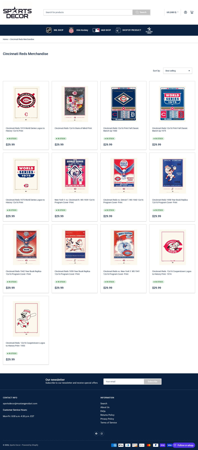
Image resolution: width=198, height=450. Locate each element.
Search (143, 12)
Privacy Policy (107, 419)
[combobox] (97, 12)
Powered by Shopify (30, 445)
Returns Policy (107, 415)
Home (5, 39)
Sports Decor (15, 445)
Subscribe (152, 381)
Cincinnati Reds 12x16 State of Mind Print (73, 128)
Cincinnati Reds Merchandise (22, 39)
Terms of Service (108, 422)
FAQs (103, 411)
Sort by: (156, 70)
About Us (104, 407)
